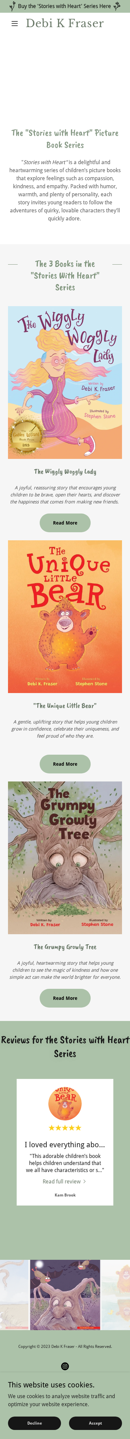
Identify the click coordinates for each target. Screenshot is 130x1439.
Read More (65, 523)
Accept (95, 1423)
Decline (34, 1423)
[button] (16, 23)
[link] (65, 23)
